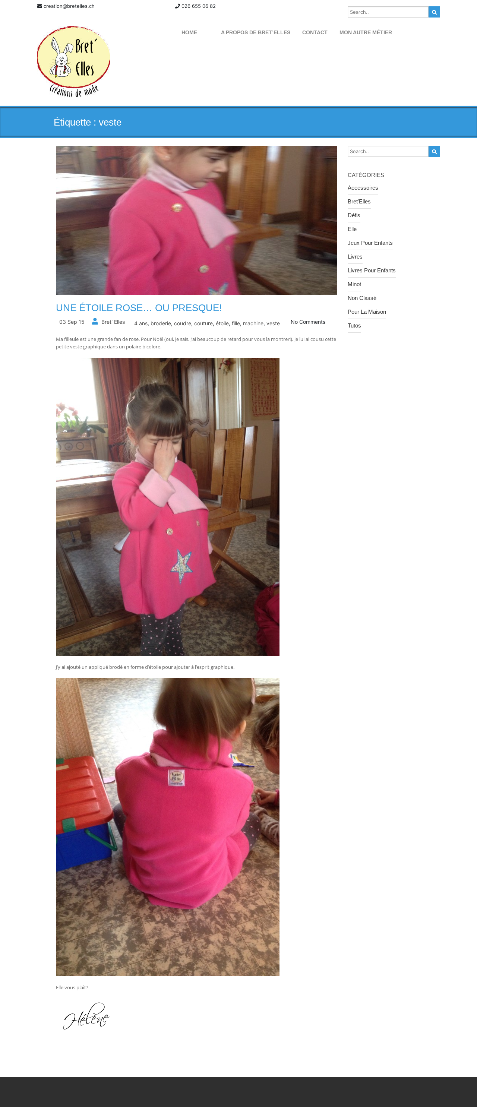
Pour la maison (367, 312)
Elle (352, 229)
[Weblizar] (73, 61)
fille (236, 323)
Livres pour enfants (372, 270)
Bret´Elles (113, 322)
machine (253, 323)
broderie (161, 323)
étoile (222, 323)
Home (189, 32)
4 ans (141, 323)
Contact (315, 32)
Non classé (362, 298)
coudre (182, 323)
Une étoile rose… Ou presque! (139, 307)
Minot (354, 284)
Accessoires (363, 187)
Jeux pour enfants (370, 243)
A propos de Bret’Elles (255, 32)
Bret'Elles (359, 201)
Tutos (354, 325)
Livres (355, 256)
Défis (354, 215)
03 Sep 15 (72, 322)
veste (273, 323)
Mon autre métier (365, 32)
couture (203, 323)
